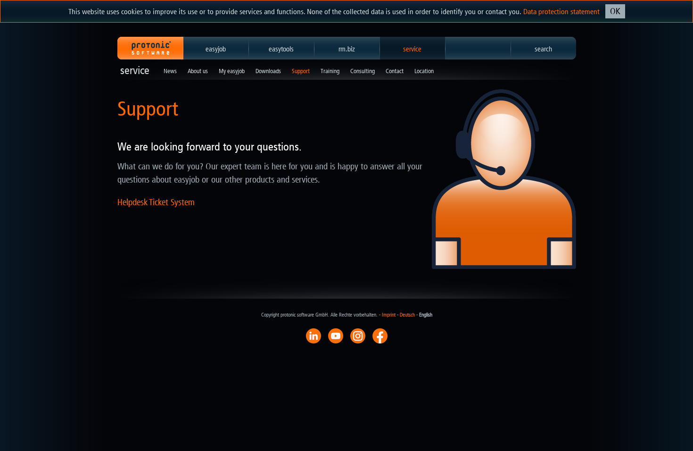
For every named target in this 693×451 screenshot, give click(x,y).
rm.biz (346, 49)
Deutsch (407, 315)
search (543, 49)
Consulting (362, 71)
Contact (395, 71)
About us (198, 71)
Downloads (268, 71)
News (170, 71)
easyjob (216, 49)
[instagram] (357, 335)
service (412, 49)
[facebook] (380, 335)
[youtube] (335, 335)
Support (301, 71)
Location (424, 71)
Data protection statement (561, 11)
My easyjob (232, 71)
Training (330, 71)
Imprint (389, 315)
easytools (281, 49)
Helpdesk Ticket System (156, 202)
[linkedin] (313, 335)
